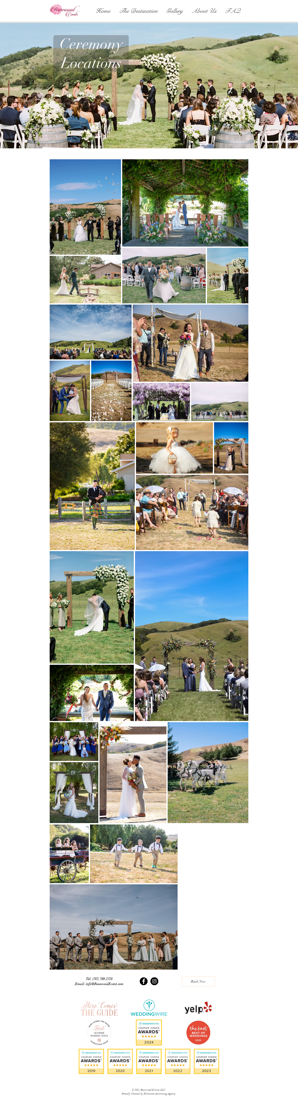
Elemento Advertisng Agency (160, 1093)
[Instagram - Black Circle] (154, 981)
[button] (137, 11)
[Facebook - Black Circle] (144, 981)
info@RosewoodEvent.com (104, 984)
